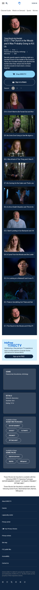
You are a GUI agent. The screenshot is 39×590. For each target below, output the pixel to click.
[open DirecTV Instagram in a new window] (16, 582)
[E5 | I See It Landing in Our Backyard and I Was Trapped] (19, 219)
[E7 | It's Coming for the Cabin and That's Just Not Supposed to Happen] (19, 171)
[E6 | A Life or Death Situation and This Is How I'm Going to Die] (19, 195)
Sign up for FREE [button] (18, 356)
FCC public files (6, 549)
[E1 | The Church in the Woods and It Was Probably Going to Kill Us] (19, 314)
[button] (3, 3)
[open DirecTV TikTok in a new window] (25, 582)
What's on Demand (18, 11)
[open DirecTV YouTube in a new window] (20, 582)
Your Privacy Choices (11, 529)
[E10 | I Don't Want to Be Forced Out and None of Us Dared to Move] (19, 100)
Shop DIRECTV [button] (21, 74)
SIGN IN (34, 3)
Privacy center (6, 522)
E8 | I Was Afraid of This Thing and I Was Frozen (20, 159)
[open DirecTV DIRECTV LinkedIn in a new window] (3, 582)
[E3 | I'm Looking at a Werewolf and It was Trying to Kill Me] (19, 267)
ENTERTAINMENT (14, 426)
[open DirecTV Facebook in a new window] (7, 582)
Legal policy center (7, 515)
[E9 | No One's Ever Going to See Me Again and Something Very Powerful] (19, 124)
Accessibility (5, 556)
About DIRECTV (6, 501)
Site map (4, 542)
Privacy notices (6, 536)
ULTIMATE (24, 430)
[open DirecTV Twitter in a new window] (11, 582)
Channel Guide (6, 11)
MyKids (11, 461)
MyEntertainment (14, 456)
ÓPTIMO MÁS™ (13, 440)
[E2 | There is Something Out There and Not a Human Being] (19, 290)
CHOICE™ (12, 430)
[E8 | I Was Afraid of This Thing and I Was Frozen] (19, 148)
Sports (29, 11)
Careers (4, 508)
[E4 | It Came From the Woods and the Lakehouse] (19, 243)
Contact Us (5, 563)
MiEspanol (23, 461)
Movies (35, 11)
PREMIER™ (12, 435)
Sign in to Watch (20, 82)
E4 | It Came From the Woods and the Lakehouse (20, 254)
